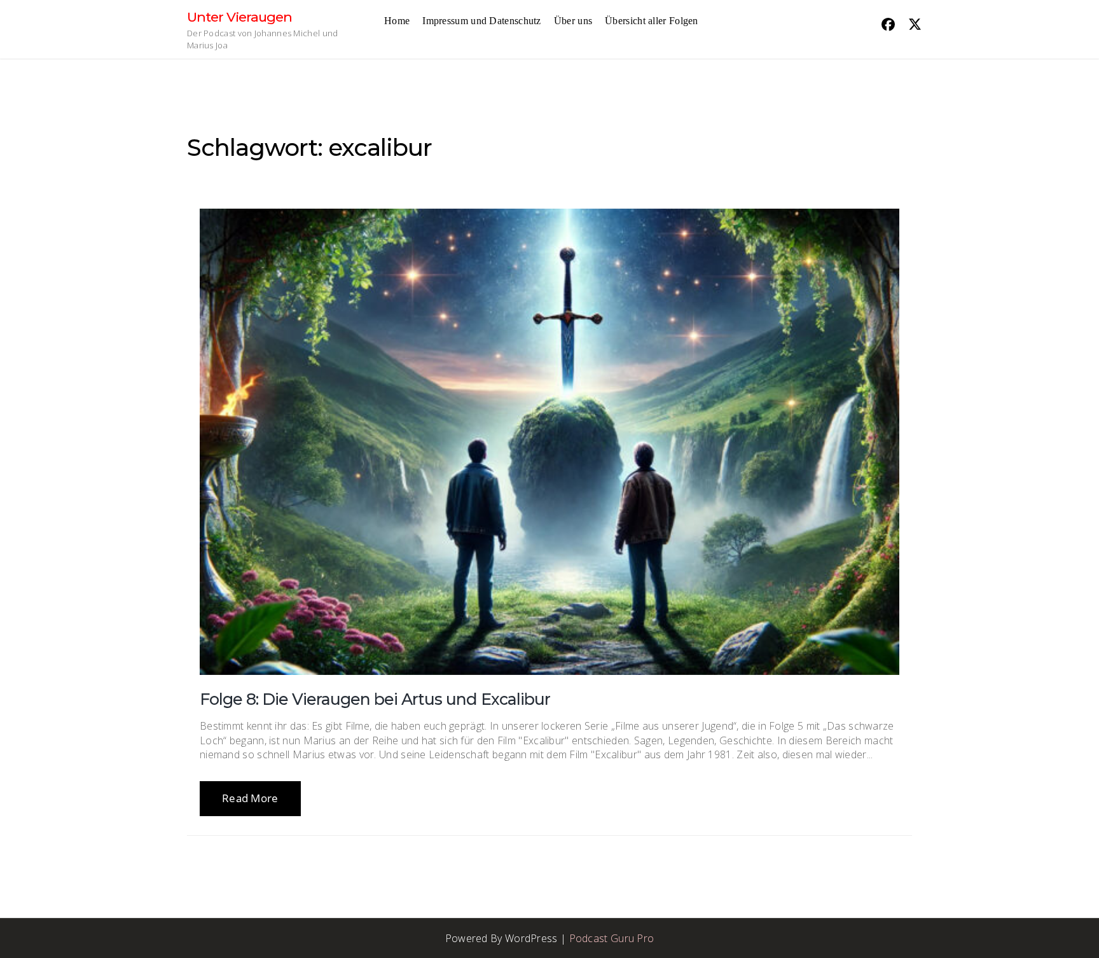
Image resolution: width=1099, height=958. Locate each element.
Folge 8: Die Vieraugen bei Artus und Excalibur (375, 699)
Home (397, 20)
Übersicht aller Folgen (651, 20)
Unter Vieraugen (239, 17)
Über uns (573, 20)
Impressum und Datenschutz (481, 20)
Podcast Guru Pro (611, 938)
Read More (250, 798)
